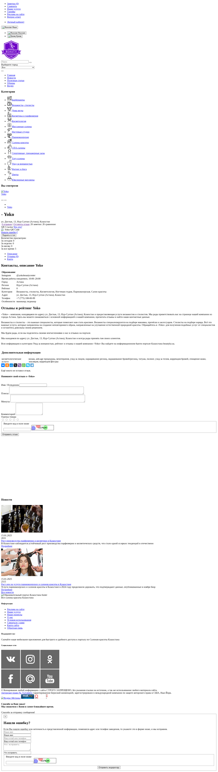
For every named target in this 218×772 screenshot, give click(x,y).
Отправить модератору (109, 767)
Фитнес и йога (19, 169)
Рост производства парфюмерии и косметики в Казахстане (31, 540)
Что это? (17, 227)
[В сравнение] (2, 200)
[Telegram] (32, 365)
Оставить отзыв (21, 224)
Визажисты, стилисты (23, 105)
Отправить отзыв (10, 434)
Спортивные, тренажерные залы (28, 153)
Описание (12, 253)
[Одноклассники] (7, 365)
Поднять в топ (8, 235)
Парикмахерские (20, 137)
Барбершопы (18, 100)
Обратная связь (15, 628)
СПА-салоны (18, 148)
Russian (21, 33)
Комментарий (8, 414)
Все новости (7, 592)
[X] (15, 365)
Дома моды (17, 110)
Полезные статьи (15, 80)
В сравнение (49, 224)
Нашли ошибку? (9, 232)
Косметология (19, 121)
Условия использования (19, 620)
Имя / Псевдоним (10, 385)
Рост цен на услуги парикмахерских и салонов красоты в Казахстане (36, 584)
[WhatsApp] (24, 365)
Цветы (15, 174)
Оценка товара (8, 417)
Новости (11, 78)
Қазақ (18, 36)
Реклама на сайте (15, 609)
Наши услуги (14, 612)
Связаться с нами (15, 622)
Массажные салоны (22, 126)
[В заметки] (5, 200)
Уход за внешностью (22, 164)
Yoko (3, 194)
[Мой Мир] (11, 365)
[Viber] (19, 365)
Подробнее (6, 546)
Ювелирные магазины (23, 180)
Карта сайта (13, 625)
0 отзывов (7, 224)
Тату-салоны (18, 158)
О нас (10, 617)
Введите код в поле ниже (16, 423)
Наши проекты (14, 614)
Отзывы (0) (13, 256)
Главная (11, 75)
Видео (10, 86)
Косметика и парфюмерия (25, 116)
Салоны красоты (20, 142)
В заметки (36, 224)
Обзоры (11, 83)
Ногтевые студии (20, 132)
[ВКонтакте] (3, 365)
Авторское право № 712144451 (16, 693)
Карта (10, 259)
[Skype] (28, 365)
